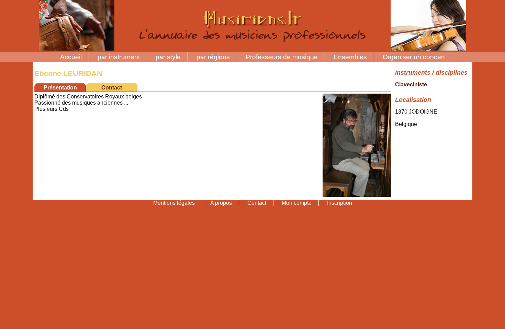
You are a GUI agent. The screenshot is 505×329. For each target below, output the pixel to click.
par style (168, 57)
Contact (111, 88)
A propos (221, 203)
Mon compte (297, 203)
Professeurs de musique (282, 57)
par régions (213, 57)
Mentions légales (174, 203)
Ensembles (350, 57)
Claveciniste (411, 84)
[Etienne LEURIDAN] (357, 195)
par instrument (119, 57)
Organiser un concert (414, 57)
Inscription (339, 203)
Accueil (71, 57)
